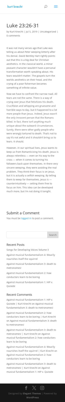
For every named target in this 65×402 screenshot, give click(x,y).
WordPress (32, 397)
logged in (26, 218)
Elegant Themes (32, 393)
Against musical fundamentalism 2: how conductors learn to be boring (31, 337)
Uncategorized (48, 31)
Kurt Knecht (16, 31)
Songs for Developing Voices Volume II (27, 249)
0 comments (13, 35)
